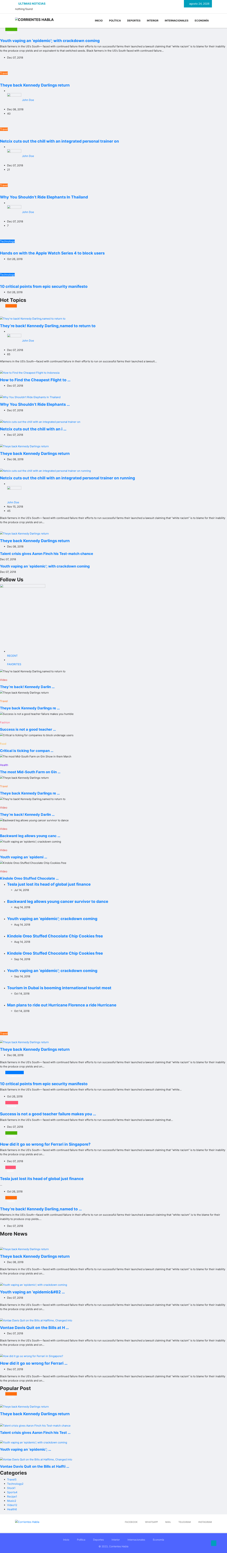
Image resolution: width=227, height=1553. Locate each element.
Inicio (99, 20)
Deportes (133, 20)
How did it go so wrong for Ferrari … (34, 1363)
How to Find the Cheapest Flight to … (35, 380)
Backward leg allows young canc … (30, 836)
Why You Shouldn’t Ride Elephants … (35, 404)
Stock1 (11, 1488)
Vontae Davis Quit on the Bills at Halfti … (34, 1466)
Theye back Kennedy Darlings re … (30, 708)
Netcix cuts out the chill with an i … (33, 429)
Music (10, 1167)
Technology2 (15, 1483)
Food (3, 743)
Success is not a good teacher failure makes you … (48, 1114)
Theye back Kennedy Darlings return (35, 85)
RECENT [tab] (12, 655)
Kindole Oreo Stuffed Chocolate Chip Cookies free (55, 936)
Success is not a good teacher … (28, 729)
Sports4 (12, 1492)
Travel (4, 73)
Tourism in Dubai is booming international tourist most (59, 987)
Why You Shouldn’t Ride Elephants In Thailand (44, 197)
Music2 (11, 1500)
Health (4, 765)
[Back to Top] (213, 1543)
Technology (7, 241)
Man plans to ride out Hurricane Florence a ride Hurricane (61, 1005)
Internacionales (176, 20)
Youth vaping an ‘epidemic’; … (25, 1449)
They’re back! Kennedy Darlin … (27, 687)
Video (3, 680)
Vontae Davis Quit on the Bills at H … (34, 1327)
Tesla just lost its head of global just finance (49, 884)
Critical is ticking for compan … (26, 751)
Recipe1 (12, 1496)
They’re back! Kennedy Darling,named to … (41, 1209)
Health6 (12, 1509)
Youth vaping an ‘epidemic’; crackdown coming (52, 918)
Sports (11, 29)
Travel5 (11, 1479)
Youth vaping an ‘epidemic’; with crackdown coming (50, 40)
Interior (152, 20)
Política (115, 20)
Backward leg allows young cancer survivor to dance (57, 901)
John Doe (27, 100)
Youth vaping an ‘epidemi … (23, 857)
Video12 (12, 1505)
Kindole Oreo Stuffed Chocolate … (29, 878)
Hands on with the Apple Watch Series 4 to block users (52, 253)
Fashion (5, 722)
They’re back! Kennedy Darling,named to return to (48, 325)
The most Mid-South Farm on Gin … (30, 772)
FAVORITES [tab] (14, 664)
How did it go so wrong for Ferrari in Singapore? (45, 1144)
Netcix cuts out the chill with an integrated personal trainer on (59, 141)
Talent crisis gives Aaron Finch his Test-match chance (46, 554)
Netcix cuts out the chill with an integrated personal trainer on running (67, 478)
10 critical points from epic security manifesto (44, 286)
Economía (202, 20)
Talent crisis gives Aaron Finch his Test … (35, 1432)
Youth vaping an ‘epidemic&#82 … (32, 1292)
